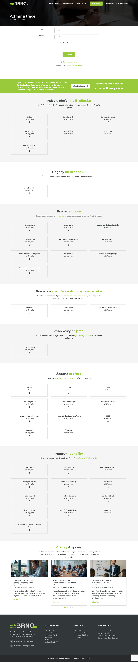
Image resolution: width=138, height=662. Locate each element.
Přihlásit (111, 3)
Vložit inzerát (96, 3)
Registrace (124, 3)
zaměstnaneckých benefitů (86, 458)
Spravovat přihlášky (51, 635)
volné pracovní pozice (64, 378)
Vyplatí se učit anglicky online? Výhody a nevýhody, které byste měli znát (24, 583)
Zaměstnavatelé (67, 3)
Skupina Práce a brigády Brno (24, 646)
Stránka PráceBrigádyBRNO (23, 641)
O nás (84, 3)
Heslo (41, 35)
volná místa (61, 216)
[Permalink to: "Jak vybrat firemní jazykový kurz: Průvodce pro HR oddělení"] (108, 568)
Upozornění (49, 637)
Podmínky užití (78, 658)
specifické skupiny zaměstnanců (74, 296)
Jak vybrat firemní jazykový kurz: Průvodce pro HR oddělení (102, 583)
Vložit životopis (79, 630)
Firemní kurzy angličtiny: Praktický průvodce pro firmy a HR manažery (64, 583)
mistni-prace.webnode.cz (107, 635)
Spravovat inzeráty (51, 633)
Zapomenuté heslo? (69, 62)
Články (77, 3)
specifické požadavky (83, 336)
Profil (47, 640)
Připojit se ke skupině (80, 86)
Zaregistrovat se (75, 65)
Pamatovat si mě (63, 42)
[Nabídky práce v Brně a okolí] (19, 3)
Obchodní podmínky (52, 642)
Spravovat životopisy (81, 633)
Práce (51, 3)
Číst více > (17, 600)
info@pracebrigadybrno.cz (108, 638)
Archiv (87, 658)
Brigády (57, 3)
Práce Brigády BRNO (28, 588)
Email (41, 29)
